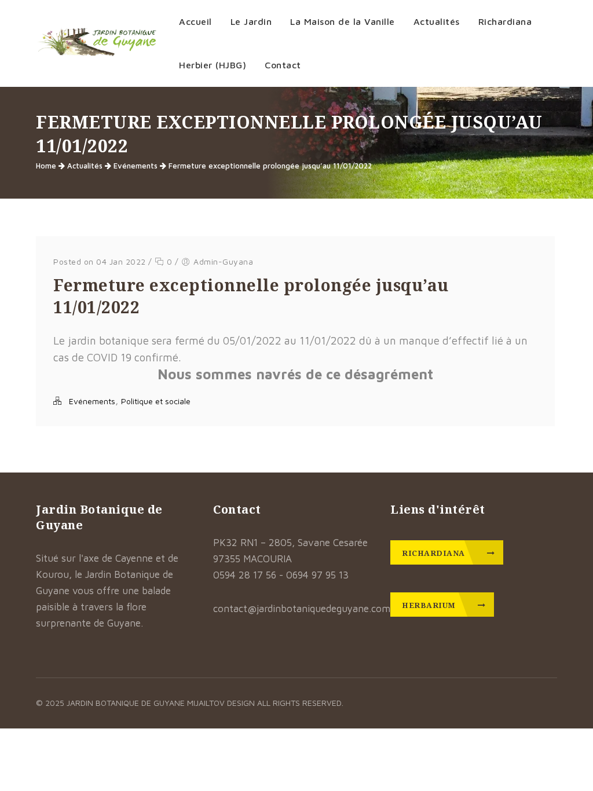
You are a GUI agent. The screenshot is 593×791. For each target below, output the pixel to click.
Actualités (436, 21)
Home (46, 165)
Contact (283, 65)
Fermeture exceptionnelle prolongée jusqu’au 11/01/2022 (270, 165)
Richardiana (434, 553)
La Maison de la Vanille (342, 21)
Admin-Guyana (223, 261)
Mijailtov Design (222, 703)
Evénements (136, 165)
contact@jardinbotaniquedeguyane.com (301, 608)
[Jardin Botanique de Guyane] (97, 43)
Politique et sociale (156, 401)
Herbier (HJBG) (212, 65)
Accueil (195, 21)
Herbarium (429, 605)
